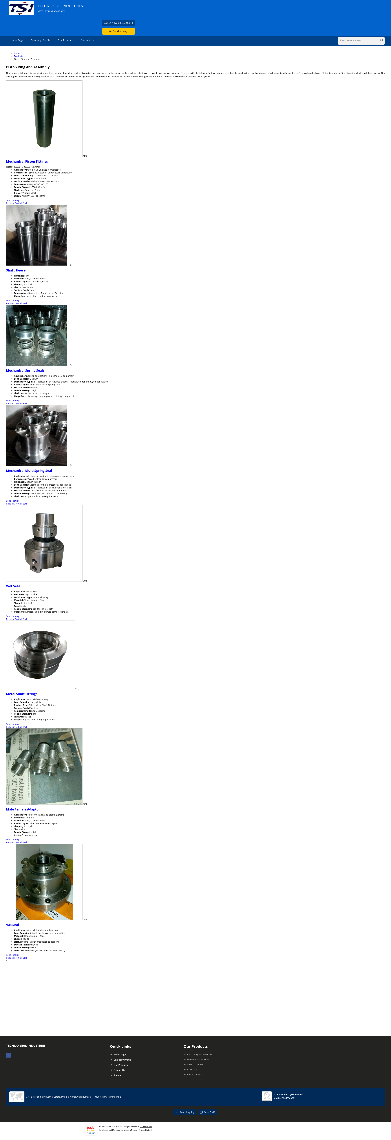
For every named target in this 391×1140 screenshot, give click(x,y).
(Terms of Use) (146, 1126)
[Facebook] (8, 1056)
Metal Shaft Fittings (21, 694)
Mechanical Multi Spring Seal (29, 470)
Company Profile (40, 40)
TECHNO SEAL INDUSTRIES (60, 8)
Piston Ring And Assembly (199, 1054)
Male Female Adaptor (23, 809)
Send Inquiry (120, 31)
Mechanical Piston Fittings (27, 161)
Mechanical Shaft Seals (198, 1059)
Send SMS (209, 1112)
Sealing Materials (195, 1064)
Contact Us (87, 40)
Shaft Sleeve (16, 270)
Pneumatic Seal (194, 1074)
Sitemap (118, 1075)
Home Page (16, 40)
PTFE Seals (192, 1069)
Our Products (66, 40)
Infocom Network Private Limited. (138, 1130)
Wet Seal (13, 586)
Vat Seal (12, 925)
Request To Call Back (16, 203)
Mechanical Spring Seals (25, 370)
